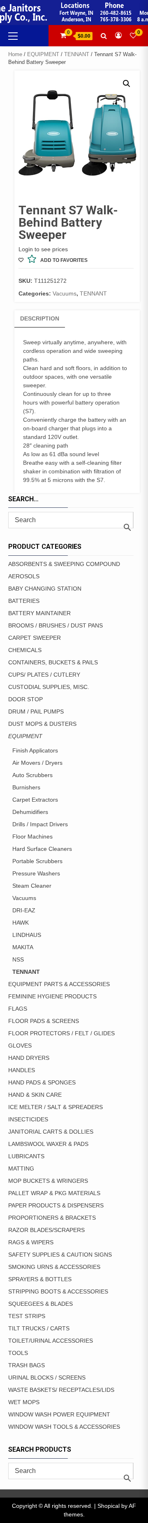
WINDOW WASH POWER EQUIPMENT (59, 1414)
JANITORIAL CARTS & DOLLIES (50, 1131)
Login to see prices (43, 249)
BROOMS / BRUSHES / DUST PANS (55, 625)
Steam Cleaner (31, 885)
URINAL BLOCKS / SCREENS (47, 1377)
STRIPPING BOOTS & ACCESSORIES (58, 1291)
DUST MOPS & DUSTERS (42, 724)
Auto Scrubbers (32, 775)
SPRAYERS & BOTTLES (40, 1279)
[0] (133, 35)
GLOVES (20, 1045)
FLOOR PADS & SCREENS (43, 1021)
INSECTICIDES (28, 1119)
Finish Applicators (35, 750)
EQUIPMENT (43, 54)
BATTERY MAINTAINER (39, 613)
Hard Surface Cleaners (42, 849)
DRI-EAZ (23, 910)
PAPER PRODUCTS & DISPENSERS (56, 1205)
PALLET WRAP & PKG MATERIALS (54, 1193)
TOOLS (18, 1353)
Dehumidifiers (30, 812)
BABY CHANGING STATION (44, 588)
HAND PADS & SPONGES (42, 1082)
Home (15, 54)
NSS (18, 959)
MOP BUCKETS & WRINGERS (48, 1180)
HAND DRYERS (28, 1058)
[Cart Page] (63, 35)
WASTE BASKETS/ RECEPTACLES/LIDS (61, 1390)
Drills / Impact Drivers (40, 824)
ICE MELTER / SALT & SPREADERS (55, 1107)
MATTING (21, 1168)
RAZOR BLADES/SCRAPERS (46, 1230)
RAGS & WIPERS (30, 1242)
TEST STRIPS (26, 1316)
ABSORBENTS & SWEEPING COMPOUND (64, 564)
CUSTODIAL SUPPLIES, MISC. (48, 687)
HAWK (20, 922)
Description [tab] (39, 318)
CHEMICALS (25, 650)
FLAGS (17, 1008)
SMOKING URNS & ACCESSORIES (54, 1267)
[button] (126, 83)
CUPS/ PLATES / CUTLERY (44, 674)
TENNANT (76, 54)
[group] (75, 411)
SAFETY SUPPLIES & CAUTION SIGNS (60, 1254)
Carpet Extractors (35, 799)
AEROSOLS (23, 576)
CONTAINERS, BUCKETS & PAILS (53, 662)
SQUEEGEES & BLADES (40, 1303)
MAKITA (22, 947)
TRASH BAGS (26, 1365)
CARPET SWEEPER (34, 637)
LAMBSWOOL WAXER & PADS (48, 1144)
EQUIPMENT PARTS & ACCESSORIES (59, 984)
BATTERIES (23, 601)
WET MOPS (23, 1402)
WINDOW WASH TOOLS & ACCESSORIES (64, 1426)
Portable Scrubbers (37, 861)
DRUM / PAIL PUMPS (36, 711)
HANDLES (21, 1070)
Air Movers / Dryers (37, 762)
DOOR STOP (25, 699)
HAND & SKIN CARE (35, 1094)
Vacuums (64, 293)
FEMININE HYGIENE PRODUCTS (52, 996)
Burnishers (26, 787)
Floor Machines (32, 836)
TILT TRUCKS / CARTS (38, 1328)
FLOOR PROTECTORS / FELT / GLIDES (61, 1033)
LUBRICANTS (26, 1156)
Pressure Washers (36, 873)
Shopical (108, 1506)
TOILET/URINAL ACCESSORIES (50, 1340)
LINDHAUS (26, 935)
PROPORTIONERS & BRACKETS (52, 1217)
